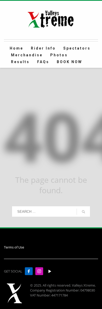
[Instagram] (39, 271)
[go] (83, 211)
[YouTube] (50, 271)
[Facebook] (29, 271)
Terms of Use (14, 247)
